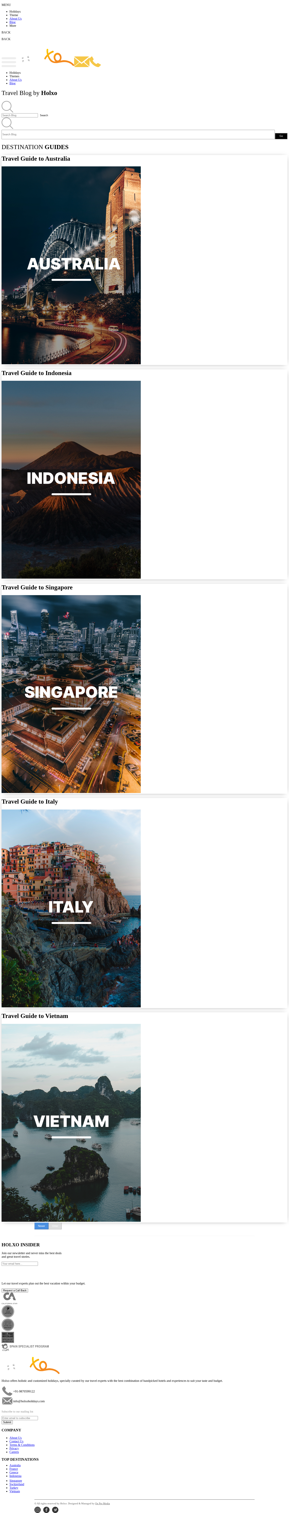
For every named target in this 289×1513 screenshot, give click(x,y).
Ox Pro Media (102, 1503)
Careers (14, 1452)
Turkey (13, 1487)
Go (281, 136)
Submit (7, 1422)
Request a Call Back (15, 1290)
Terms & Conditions (22, 1445)
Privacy (14, 1448)
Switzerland (16, 1484)
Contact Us (16, 1441)
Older (55, 1225)
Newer (41, 1225)
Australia (15, 1465)
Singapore (15, 1480)
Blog (12, 22)
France (13, 1469)
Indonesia (15, 1476)
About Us (15, 18)
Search (44, 115)
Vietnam (14, 1491)
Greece (13, 1472)
